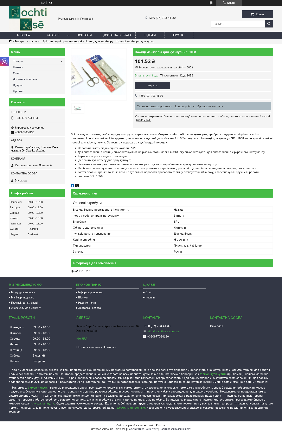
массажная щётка (43, 403)
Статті (17, 73)
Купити (152, 85)
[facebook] (72, 186)
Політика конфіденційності (175, 429)
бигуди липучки (38, 387)
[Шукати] (269, 23)
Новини (18, 67)
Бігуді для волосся (23, 292)
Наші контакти (87, 302)
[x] (77, 186)
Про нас (179, 35)
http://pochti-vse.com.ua (29, 127)
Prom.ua (161, 425)
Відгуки (150, 35)
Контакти (84, 35)
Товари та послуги (27, 41)
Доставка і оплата (117, 35)
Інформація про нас (90, 292)
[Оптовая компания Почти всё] (29, 29)
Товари (18, 61)
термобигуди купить (213, 374)
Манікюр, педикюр (22, 297)
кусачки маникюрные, (131, 407)
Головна (23, 35)
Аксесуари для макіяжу (26, 307)
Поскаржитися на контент (142, 429)
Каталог (53, 35)
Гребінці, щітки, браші (24, 302)
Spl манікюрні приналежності (62, 41)
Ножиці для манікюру (99, 41)
